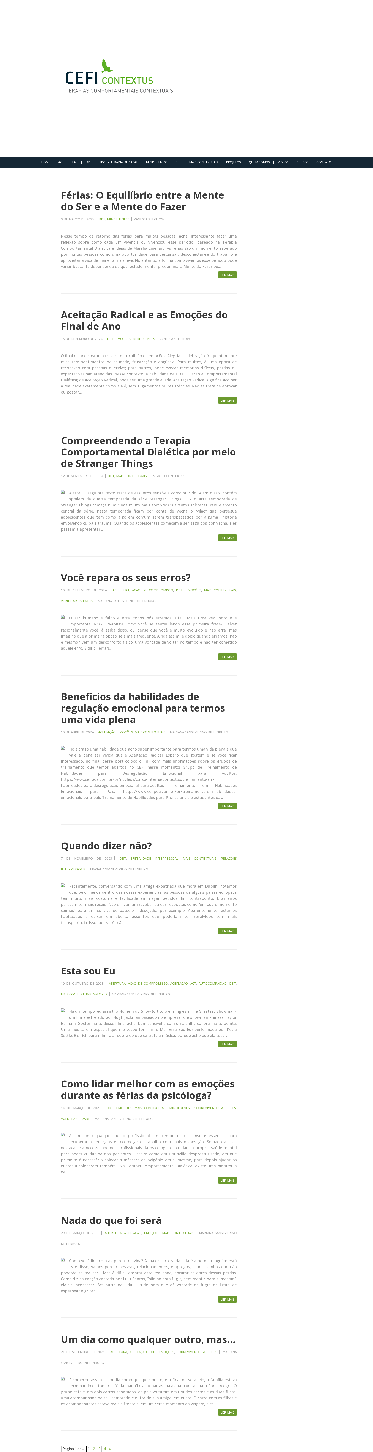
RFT (178, 162)
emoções (123, 338)
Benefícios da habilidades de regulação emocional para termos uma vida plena (143, 708)
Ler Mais (227, 275)
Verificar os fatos (77, 601)
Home (45, 162)
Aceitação (107, 732)
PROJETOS (233, 162)
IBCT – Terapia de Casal (119, 162)
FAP (75, 162)
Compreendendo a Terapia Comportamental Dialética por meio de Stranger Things (148, 452)
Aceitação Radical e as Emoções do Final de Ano (144, 320)
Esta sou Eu (88, 970)
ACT (61, 162)
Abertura (120, 590)
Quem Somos (259, 162)
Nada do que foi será (111, 1220)
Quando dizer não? (106, 845)
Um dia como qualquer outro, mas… (148, 1339)
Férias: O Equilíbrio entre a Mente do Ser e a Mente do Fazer (142, 200)
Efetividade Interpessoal (154, 858)
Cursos (302, 162)
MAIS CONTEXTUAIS (203, 162)
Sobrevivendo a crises (215, 1108)
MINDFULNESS (157, 162)
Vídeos (283, 162)
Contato (323, 162)
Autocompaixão (213, 983)
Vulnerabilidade (75, 1118)
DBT (89, 162)
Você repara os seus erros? (126, 577)
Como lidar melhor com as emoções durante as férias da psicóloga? (148, 1089)
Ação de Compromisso (152, 590)
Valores (100, 994)
